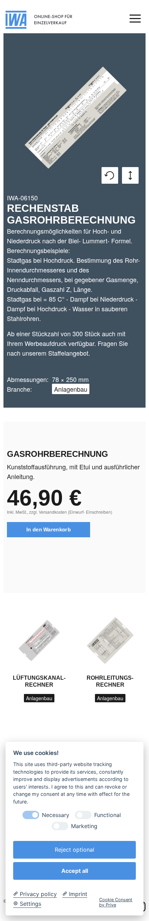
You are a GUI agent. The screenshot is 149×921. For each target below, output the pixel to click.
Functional (107, 815)
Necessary (55, 815)
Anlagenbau (70, 388)
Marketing (84, 826)
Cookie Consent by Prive (115, 902)
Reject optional (74, 849)
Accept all (74, 870)
